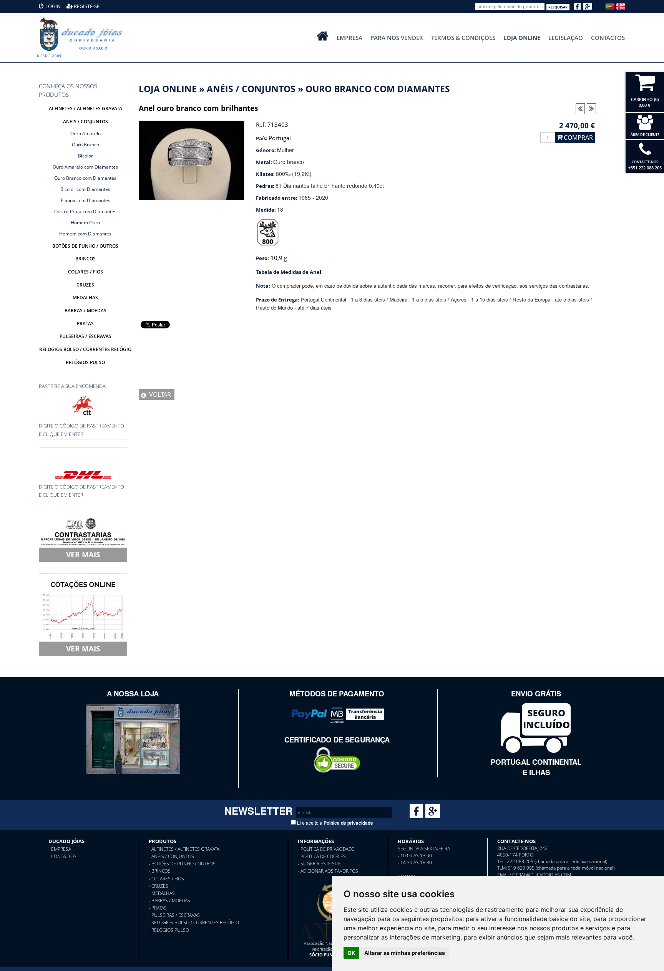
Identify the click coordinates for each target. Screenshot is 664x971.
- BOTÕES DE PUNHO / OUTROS (182, 863)
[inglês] (620, 5)
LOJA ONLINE (168, 89)
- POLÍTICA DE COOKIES (322, 856)
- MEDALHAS (162, 893)
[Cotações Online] (83, 607)
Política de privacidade (348, 822)
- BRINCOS (160, 871)
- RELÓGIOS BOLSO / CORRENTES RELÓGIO (194, 922)
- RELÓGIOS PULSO (169, 930)
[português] (609, 5)
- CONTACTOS (62, 856)
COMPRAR (578, 137)
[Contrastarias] (83, 531)
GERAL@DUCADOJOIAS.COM (541, 875)
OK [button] (351, 952)
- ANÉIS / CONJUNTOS (171, 856)
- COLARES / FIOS (166, 878)
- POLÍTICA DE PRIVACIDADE (326, 849)
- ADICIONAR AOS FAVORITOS (328, 871)
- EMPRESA (59, 849)
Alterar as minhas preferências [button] (404, 952)
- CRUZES (158, 886)
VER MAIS (83, 554)
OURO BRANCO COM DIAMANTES (377, 89)
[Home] (83, 34)
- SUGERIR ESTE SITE (319, 863)
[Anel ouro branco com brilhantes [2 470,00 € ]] (191, 160)
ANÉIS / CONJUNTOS (251, 89)
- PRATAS (158, 908)
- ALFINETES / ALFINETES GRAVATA (184, 849)
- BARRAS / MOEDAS (169, 900)
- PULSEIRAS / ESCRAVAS (174, 915)
